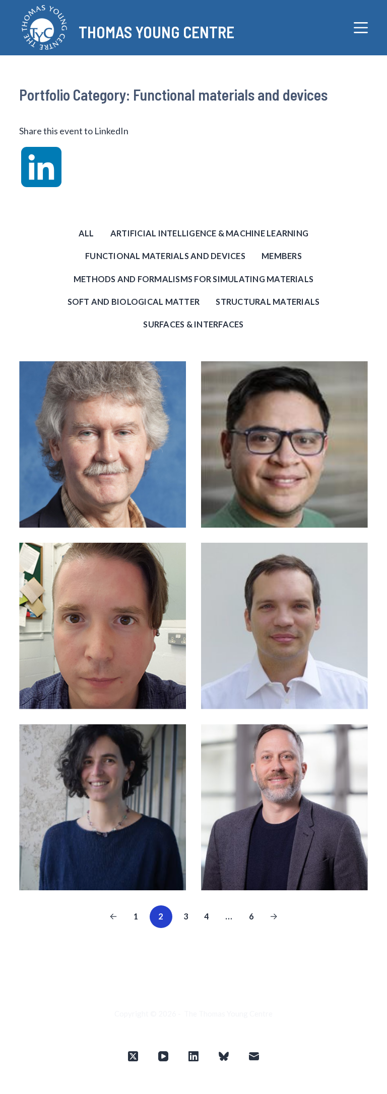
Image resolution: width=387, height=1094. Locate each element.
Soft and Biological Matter (134, 301)
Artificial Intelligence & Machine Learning (209, 233)
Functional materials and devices (165, 256)
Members (282, 256)
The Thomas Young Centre (228, 1013)
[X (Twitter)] (133, 1056)
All (86, 233)
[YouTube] (163, 1056)
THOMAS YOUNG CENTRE (156, 31)
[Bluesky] (223, 1056)
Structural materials (267, 301)
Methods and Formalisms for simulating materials (193, 279)
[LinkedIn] (193, 1056)
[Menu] (361, 28)
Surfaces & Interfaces (193, 324)
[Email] (254, 1056)
